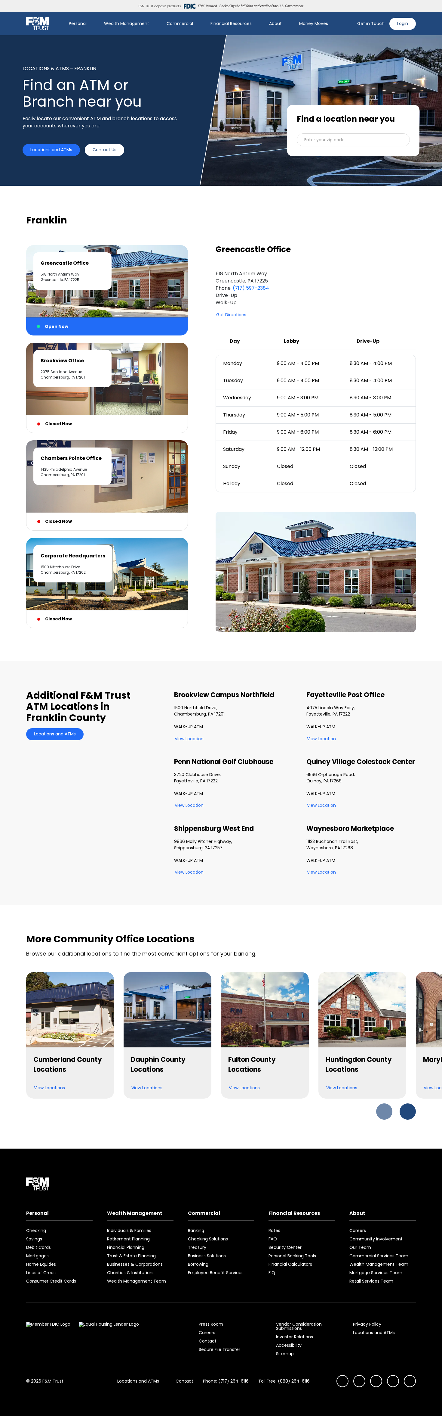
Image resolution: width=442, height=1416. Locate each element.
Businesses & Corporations (135, 1264)
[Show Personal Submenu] (90, 23)
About (275, 23)
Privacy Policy (367, 1324)
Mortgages (37, 1256)
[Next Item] (408, 1111)
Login (402, 23)
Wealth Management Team (136, 1281)
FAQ (273, 1239)
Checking (36, 1230)
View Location (189, 739)
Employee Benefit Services (216, 1273)
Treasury (197, 1247)
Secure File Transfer (219, 1349)
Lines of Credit (41, 1273)
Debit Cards (38, 1247)
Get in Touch (371, 23)
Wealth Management (126, 23)
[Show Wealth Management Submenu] (153, 23)
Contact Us (104, 150)
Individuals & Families (129, 1230)
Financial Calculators (290, 1264)
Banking (196, 1230)
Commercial (180, 23)
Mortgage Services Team (375, 1273)
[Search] (349, 24)
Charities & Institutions (131, 1273)
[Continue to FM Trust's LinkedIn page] (376, 1381)
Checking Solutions (208, 1239)
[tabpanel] (316, 438)
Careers (357, 1230)
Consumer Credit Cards (51, 1281)
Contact (207, 1341)
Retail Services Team (371, 1281)
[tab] (107, 290)
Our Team (360, 1247)
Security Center (285, 1247)
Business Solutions (207, 1256)
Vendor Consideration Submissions (299, 1326)
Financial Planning (125, 1247)
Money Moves (313, 23)
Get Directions (231, 315)
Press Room (211, 1324)
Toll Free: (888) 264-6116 (284, 1381)
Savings (34, 1239)
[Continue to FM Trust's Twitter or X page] (393, 1381)
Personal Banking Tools (292, 1256)
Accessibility (289, 1345)
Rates (274, 1230)
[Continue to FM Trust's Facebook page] (410, 1381)
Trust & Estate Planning (131, 1256)
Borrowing (198, 1264)
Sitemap (285, 1354)
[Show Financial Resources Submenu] (255, 23)
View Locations (49, 1088)
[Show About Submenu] (286, 23)
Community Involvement (376, 1239)
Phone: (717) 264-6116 (226, 1381)
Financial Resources (231, 23)
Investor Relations (294, 1337)
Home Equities (41, 1264)
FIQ (272, 1273)
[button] (353, 139)
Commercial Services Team (378, 1256)
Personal (78, 23)
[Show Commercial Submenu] (197, 23)
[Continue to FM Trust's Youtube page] (359, 1381)
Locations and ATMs (51, 150)
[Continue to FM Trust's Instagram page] (342, 1381)
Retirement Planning (128, 1239)
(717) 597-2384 (251, 288)
